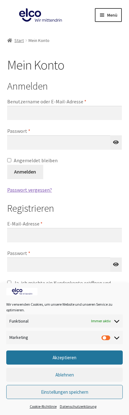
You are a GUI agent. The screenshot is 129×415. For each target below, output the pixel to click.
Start (19, 40)
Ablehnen (64, 375)
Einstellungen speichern (64, 392)
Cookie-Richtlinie (43, 406)
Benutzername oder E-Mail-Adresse (59, 101)
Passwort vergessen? (29, 190)
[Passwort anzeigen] (116, 142)
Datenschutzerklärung (78, 406)
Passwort (31, 130)
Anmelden (25, 172)
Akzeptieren (64, 358)
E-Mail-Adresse (37, 223)
